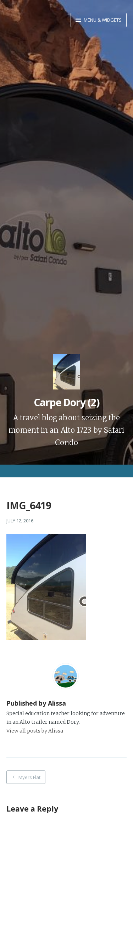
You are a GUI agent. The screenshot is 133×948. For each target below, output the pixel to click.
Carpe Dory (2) (66, 402)
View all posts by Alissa (34, 731)
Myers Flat (29, 777)
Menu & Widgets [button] (102, 20)
